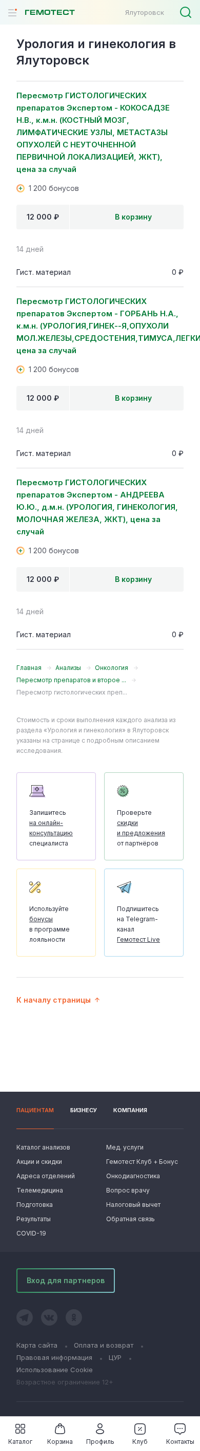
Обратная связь (130, 1219)
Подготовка (34, 1204)
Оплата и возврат (103, 1345)
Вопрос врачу (128, 1190)
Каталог (20, 1441)
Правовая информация (54, 1357)
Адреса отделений (45, 1176)
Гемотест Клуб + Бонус (141, 1161)
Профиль (100, 1441)
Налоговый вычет (133, 1204)
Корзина (60, 1441)
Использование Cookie (54, 1370)
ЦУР (115, 1357)
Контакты (180, 1441)
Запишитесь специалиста (51, 828)
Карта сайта (36, 1345)
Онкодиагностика (133, 1176)
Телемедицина (39, 1190)
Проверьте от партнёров (141, 828)
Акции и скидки (39, 1161)
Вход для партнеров (66, 1280)
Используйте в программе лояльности (49, 924)
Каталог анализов (43, 1147)
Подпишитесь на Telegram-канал (138, 924)
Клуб (140, 1441)
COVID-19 (31, 1233)
